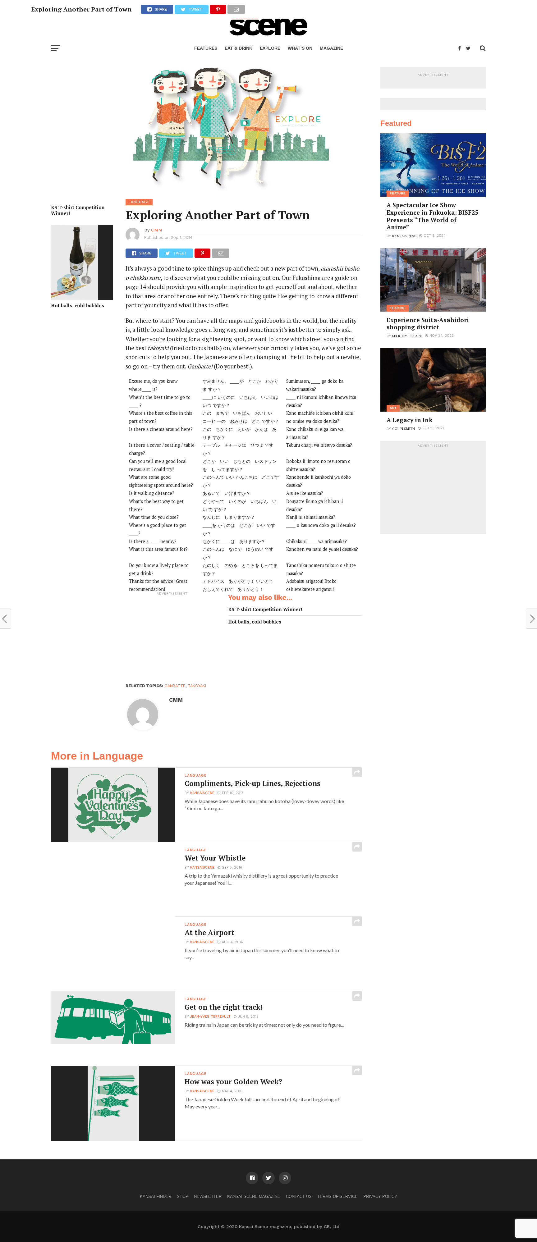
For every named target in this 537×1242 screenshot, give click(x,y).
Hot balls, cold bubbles (77, 305)
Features (205, 48)
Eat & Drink (238, 48)
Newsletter (208, 1196)
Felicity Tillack (407, 336)
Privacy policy (380, 1196)
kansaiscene (202, 793)
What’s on (300, 48)
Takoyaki (197, 685)
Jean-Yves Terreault (210, 1017)
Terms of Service (337, 1196)
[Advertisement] (172, 637)
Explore (270, 48)
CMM (156, 229)
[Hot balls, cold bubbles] (74, 298)
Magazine (331, 48)
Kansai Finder (155, 1196)
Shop (182, 1196)
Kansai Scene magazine (253, 1196)
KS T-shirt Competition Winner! (78, 210)
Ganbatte (175, 685)
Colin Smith (403, 428)
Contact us (299, 1196)
